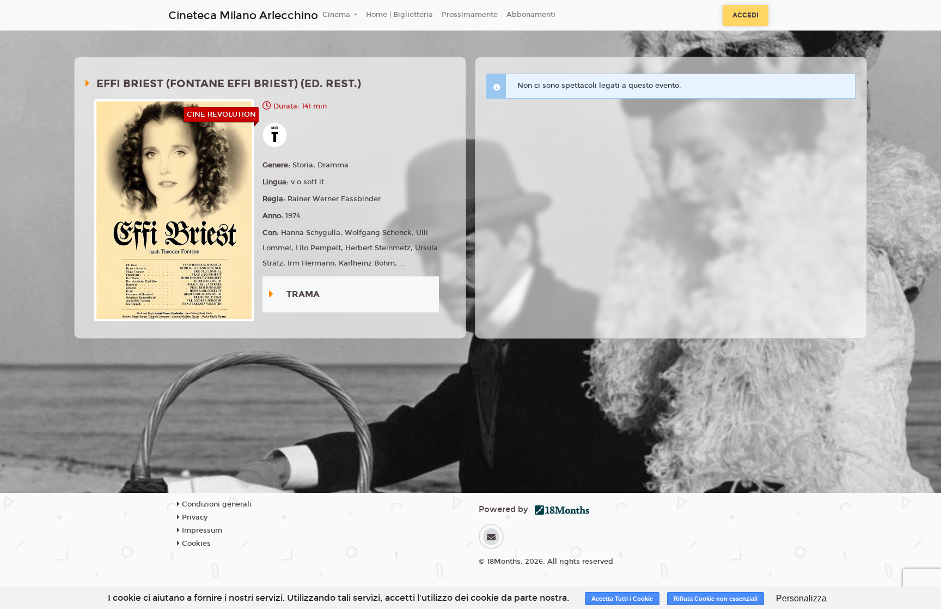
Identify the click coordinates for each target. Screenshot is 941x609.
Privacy (193, 517)
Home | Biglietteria (399, 14)
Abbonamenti (530, 14)
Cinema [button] (337, 14)
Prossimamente (470, 14)
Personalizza (801, 598)
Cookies (195, 543)
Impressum (201, 530)
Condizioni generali (216, 504)
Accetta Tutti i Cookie (622, 598)
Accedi (745, 15)
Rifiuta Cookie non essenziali (715, 598)
